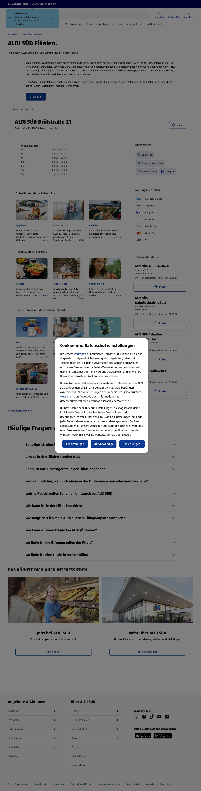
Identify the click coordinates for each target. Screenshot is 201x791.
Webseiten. (66, 396)
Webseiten (80, 354)
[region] (101, 395)
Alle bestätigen (75, 444)
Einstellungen (132, 444)
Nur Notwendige (103, 444)
